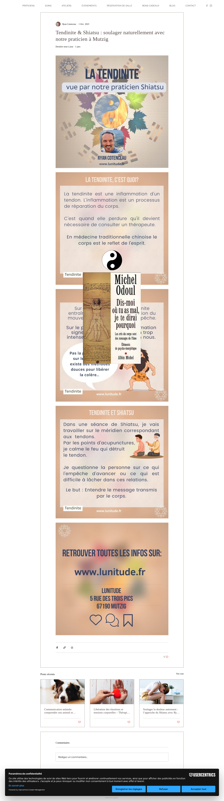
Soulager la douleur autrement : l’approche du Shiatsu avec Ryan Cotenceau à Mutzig (161, 711)
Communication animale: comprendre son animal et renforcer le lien (58, 711)
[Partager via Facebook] (57, 647)
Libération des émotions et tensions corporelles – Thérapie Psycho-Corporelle (111, 711)
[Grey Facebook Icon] (206, 5)
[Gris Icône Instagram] (210, 5)
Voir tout (180, 674)
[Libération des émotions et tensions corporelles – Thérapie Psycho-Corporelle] (112, 691)
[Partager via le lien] (64, 647)
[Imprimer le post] (72, 647)
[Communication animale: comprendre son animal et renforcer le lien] (63, 691)
